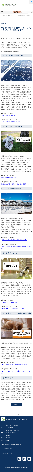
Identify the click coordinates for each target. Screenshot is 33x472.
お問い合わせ (8, 448)
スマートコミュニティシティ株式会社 (10, 430)
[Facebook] (19, 459)
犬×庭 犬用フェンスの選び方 (10, 302)
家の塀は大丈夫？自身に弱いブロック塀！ (13, 309)
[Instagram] (24, 459)
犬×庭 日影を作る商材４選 (8, 177)
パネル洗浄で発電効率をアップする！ (12, 122)
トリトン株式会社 (5, 435)
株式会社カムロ (5, 440)
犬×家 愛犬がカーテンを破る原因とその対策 (14, 364)
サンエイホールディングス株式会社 (6, 15)
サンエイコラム (14, 15)
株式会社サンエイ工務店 (7, 428)
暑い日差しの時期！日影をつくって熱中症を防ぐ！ (15, 184)
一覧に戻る (15, 404)
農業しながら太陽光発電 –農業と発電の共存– (14, 240)
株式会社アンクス (5, 437)
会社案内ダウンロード (8, 453)
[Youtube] (29, 459)
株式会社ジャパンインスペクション (9, 432)
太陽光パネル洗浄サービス (9, 115)
